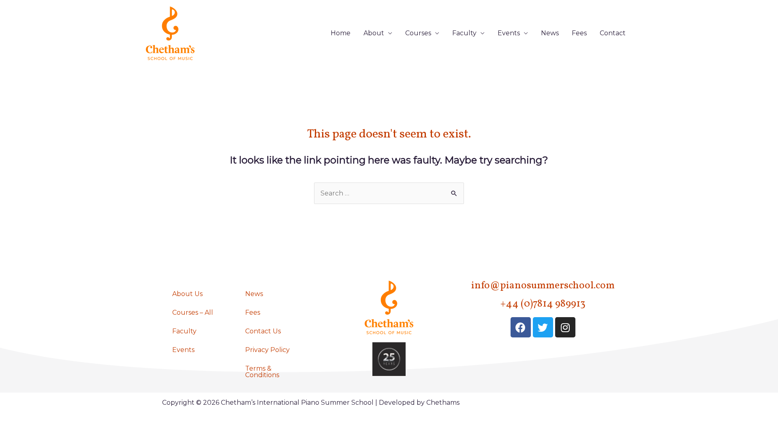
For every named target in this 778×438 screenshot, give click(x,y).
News (550, 33)
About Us (187, 294)
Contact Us (263, 331)
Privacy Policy (267, 350)
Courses (418, 33)
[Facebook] (521, 327)
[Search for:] (389, 193)
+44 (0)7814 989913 (543, 304)
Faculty (464, 33)
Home (341, 33)
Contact (613, 33)
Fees (579, 33)
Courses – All (192, 312)
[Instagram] (565, 327)
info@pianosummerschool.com (543, 286)
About (373, 33)
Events (509, 33)
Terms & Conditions (262, 372)
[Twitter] (543, 327)
